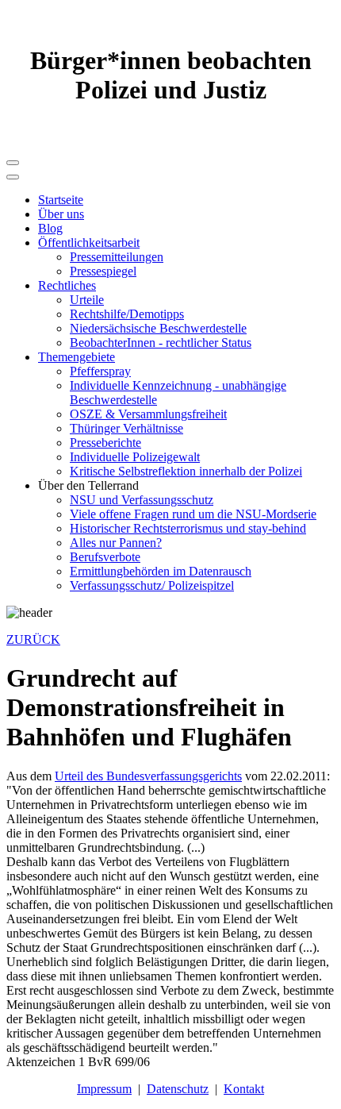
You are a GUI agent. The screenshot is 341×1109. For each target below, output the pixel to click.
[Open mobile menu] (12, 162)
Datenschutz (178, 1089)
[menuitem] (60, 199)
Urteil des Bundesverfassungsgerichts (148, 776)
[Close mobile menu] (12, 177)
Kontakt (244, 1089)
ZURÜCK (33, 639)
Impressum (104, 1089)
